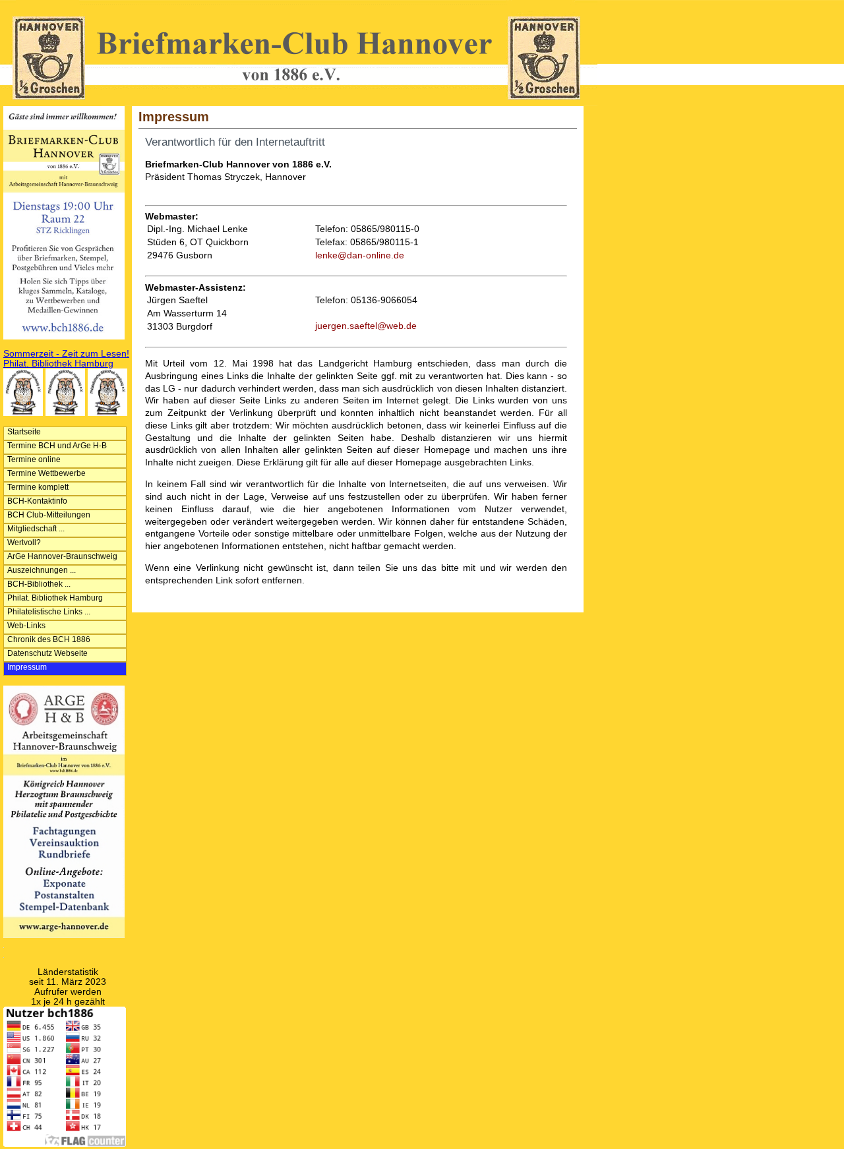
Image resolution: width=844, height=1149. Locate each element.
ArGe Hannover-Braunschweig (62, 556)
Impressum (27, 667)
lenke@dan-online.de (359, 255)
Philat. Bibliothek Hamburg (55, 598)
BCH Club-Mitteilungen (48, 514)
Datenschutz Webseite (47, 653)
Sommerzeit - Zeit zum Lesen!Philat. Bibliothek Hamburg (66, 358)
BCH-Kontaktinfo (37, 501)
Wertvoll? (24, 542)
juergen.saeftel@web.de (366, 326)
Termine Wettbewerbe (46, 473)
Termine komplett (38, 487)
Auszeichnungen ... (41, 570)
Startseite (24, 431)
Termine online (34, 459)
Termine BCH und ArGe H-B (57, 445)
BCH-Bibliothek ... (39, 584)
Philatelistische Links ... (48, 611)
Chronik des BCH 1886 (48, 639)
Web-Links (26, 625)
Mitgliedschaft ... (36, 528)
